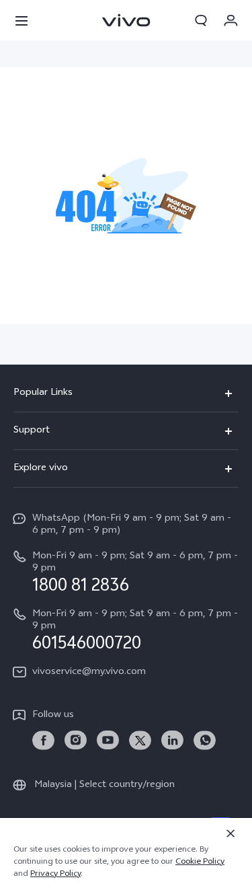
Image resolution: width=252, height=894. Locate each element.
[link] (43, 740)
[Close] (230, 833)
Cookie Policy (199, 862)
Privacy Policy (55, 874)
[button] (21, 20)
